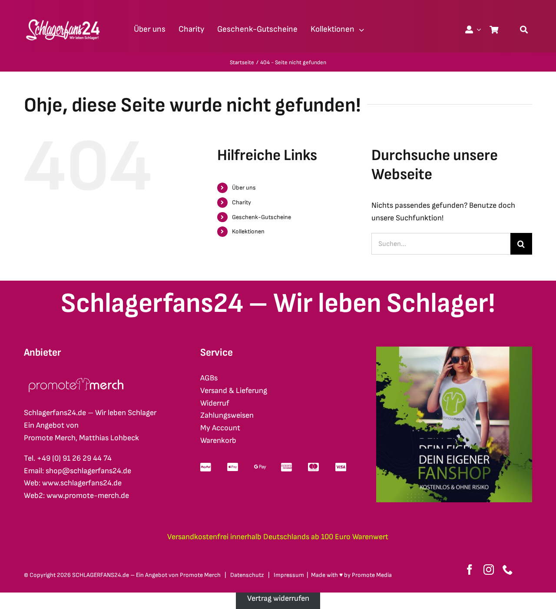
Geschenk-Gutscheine (261, 217)
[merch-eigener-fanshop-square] (454, 350)
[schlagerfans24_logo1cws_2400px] (63, 18)
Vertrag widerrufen (278, 598)
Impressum (289, 575)
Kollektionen (248, 231)
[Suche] (524, 29)
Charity (241, 202)
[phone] (508, 569)
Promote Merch (200, 575)
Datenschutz (247, 575)
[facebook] (469, 569)
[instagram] (488, 569)
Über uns (244, 187)
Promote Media (372, 575)
